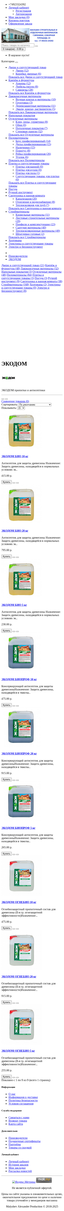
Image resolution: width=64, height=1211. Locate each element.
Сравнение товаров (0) (15, 401)
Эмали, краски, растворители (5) (35, 109)
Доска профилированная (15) (33, 144)
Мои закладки (17, 1167)
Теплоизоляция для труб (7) (32, 205)
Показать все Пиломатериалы (27, 160)
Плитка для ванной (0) (29, 166)
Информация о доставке (23, 1097)
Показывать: (9, 407)
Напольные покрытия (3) (16, 271)
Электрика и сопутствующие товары (31, 243)
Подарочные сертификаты (25, 1141)
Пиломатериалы (18, 137)
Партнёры (15, 1144)
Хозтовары (15, 240)
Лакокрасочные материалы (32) (40, 268)
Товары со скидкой (20, 1147)
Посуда (13, 189)
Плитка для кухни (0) (29, 169)
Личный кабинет (19, 1161)
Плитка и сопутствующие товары (29, 163)
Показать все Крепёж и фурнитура (29, 93)
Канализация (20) (26, 198)
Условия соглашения (21, 1103)
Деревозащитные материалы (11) (35, 105)
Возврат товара (18, 1120)
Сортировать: (9, 404)
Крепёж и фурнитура (21, 80)
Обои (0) (21, 125)
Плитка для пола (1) (28, 173)
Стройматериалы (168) (15, 284)
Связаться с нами (19, 1117)
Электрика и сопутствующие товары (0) (30, 286)
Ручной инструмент (21, 192)
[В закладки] (13, 482)
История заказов (18, 1164)
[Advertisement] (32, 325)
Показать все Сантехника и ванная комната (35, 208)
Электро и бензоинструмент (26, 246)
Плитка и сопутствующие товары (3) (22, 276)
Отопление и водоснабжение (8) (35, 201)
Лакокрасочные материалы (25, 96)
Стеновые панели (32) (29, 131)
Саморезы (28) (24, 89)
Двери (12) (22, 70)
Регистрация (23, 10)
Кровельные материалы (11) (33, 214)
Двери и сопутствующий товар (27, 67)
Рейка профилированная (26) (33, 153)
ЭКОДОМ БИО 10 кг (14, 456)
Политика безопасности (23, 1100)
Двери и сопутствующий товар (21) (22, 265)
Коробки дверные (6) (28, 73)
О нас (12, 1093)
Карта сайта (16, 1123)
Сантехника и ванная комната (27, 195)
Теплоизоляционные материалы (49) (38, 230)
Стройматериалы (19, 211)
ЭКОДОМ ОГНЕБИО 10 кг (18, 902)
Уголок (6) (22, 157)
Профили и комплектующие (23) (35, 224)
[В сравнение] (17, 482)
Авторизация (24, 13)
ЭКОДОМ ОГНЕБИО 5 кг (18, 1050)
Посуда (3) (41, 278)
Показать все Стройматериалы (27, 237)
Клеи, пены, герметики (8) (32, 121)
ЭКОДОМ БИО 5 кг (14, 604)
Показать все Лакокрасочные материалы (33, 112)
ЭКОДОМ (15, 259)
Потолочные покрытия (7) (31, 128)
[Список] (2, 399)
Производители (18, 256)
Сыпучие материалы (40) (31, 227)
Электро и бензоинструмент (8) (25, 289)
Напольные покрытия (22, 115)
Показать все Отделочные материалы (31, 134)
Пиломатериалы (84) (19, 274)
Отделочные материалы (23, 118)
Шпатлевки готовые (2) (30, 233)
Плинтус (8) (23, 150)
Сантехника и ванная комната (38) (41, 281)
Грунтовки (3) (24, 102)
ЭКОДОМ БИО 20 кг (14, 530)
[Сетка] (6, 399)
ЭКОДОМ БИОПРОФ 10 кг (19, 679)
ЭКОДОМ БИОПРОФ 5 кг (18, 827)
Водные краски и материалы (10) (36, 99)
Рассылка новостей (20, 1171)
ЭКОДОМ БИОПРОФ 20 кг (19, 753)
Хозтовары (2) (38, 284)
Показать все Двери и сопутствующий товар (36, 76)
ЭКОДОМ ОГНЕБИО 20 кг (18, 976)
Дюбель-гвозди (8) (27, 86)
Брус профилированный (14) (33, 141)
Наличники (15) (25, 147)
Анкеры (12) (23, 83)
